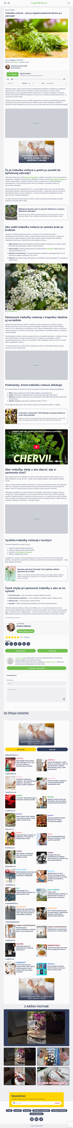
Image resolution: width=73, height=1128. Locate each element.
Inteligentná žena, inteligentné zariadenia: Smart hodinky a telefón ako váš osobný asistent (58, 857)
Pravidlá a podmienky (41, 1111)
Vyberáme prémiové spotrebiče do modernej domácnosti (24, 948)
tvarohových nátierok (24, 552)
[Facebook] (41, 1119)
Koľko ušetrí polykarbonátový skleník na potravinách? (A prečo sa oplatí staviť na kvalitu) (57, 894)
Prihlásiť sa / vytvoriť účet (37, 668)
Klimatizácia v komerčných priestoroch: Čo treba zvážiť (57, 930)
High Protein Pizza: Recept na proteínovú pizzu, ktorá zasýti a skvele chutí (25, 818)
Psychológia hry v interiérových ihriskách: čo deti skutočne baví (25, 892)
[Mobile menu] (69, 3)
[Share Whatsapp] (11, 644)
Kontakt (17, 1111)
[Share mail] (28, 644)
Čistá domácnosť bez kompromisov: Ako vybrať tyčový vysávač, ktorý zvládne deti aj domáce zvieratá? (25, 968)
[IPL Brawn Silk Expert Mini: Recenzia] (53, 1076)
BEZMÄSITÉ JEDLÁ (54, 945)
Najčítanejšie (21, 749)
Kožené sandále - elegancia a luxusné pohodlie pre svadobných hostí (57, 782)
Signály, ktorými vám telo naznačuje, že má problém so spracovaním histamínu (57, 801)
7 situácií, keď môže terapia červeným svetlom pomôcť (26, 799)
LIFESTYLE (19, 758)
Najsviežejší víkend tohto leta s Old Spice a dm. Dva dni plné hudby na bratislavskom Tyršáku (25, 763)
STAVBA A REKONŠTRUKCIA (25, 925)
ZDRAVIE (19, 796)
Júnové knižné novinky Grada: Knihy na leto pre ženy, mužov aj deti (56, 968)
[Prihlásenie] (5, 3)
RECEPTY (19, 814)
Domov (7, 10)
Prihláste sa (19, 658)
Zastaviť (10, 83)
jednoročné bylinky (31, 177)
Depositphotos (12, 311)
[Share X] (15, 644)
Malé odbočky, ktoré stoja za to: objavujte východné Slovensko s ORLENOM (26, 873)
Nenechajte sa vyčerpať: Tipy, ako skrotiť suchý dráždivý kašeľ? (24, 855)
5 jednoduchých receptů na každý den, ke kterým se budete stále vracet (25, 836)
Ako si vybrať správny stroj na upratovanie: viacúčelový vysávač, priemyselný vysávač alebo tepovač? (58, 913)
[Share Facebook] (7, 644)
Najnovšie (52, 749)
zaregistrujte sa (50, 662)
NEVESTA (19, 777)
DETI (17, 888)
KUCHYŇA (19, 944)
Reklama (27, 1111)
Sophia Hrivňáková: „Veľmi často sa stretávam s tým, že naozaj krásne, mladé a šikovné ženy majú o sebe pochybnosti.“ (58, 765)
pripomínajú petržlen (57, 179)
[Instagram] (32, 1119)
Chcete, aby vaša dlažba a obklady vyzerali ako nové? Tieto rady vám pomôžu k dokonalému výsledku (25, 911)
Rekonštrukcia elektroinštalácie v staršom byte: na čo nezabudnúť (26, 929)
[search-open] (8, 3)
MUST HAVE (52, 778)
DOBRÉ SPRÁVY (21, 870)
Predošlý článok (20, 651)
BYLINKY (12, 10)
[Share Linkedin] (24, 644)
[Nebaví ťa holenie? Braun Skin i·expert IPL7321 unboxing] (20, 1076)
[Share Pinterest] (20, 644)
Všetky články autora (25, 631)
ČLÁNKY (19, 851)
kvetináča (49, 249)
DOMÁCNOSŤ (21, 907)
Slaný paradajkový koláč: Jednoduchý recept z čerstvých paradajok (56, 819)
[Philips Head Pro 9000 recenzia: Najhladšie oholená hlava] (53, 1057)
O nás (9, 1111)
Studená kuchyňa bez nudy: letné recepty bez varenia (57, 948)
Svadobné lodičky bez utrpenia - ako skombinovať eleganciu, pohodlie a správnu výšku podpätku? (26, 781)
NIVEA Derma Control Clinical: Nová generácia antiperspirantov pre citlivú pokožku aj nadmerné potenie (57, 877)
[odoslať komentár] (64, 699)
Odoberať (57, 1103)
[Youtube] (36, 1119)
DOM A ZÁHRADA (54, 890)
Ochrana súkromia (59, 1111)
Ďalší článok (52, 651)
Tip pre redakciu (36, 1114)
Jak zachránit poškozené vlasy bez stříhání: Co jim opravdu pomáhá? (56, 838)
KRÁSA (50, 834)
